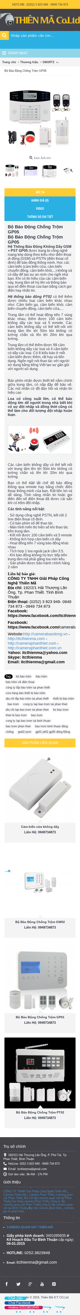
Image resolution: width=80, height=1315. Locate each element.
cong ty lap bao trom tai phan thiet (45, 704)
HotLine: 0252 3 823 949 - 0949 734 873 (34, 1163)
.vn (59, 648)
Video (40, 208)
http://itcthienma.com (26, 638)
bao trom (13, 704)
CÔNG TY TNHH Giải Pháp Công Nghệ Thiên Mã (35, 1191)
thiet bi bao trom (16, 715)
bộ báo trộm (23, 676)
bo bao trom (60, 709)
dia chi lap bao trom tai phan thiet (27, 709)
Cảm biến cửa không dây (40, 826)
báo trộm (41, 676)
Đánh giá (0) (40, 200)
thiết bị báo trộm (63, 698)
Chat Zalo (15, 1298)
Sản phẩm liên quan (40, 743)
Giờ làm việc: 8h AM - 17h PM (28, 1174)
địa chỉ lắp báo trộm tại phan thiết (27, 698)
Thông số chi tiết (40, 217)
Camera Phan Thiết (41, 1194)
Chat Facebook (19, 1303)
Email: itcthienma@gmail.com (27, 1169)
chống (10, 731)
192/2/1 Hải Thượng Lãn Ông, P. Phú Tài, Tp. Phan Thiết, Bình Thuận (35, 1157)
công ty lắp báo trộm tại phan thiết (28, 687)
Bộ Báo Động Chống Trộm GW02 (40, 922)
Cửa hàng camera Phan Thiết (30, 1201)
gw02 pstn (24, 731)
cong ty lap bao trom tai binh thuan (28, 720)
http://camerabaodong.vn (45, 634)
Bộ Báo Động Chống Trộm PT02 (40, 1112)
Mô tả (40, 192)
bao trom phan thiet (18, 726)
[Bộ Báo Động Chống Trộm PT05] (13, 169)
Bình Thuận (19, 1208)
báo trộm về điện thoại (20, 682)
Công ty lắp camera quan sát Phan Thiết (34, 1203)
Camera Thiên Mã (14, 1194)
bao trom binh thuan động (51, 726)
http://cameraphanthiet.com (32, 643)
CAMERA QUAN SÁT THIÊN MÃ (30, 1227)
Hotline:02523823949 (23, 1307)
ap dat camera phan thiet (46, 1208)
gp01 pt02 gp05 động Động (53, 731)
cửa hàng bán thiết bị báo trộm (25, 693)
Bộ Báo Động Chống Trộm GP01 (40, 1017)
